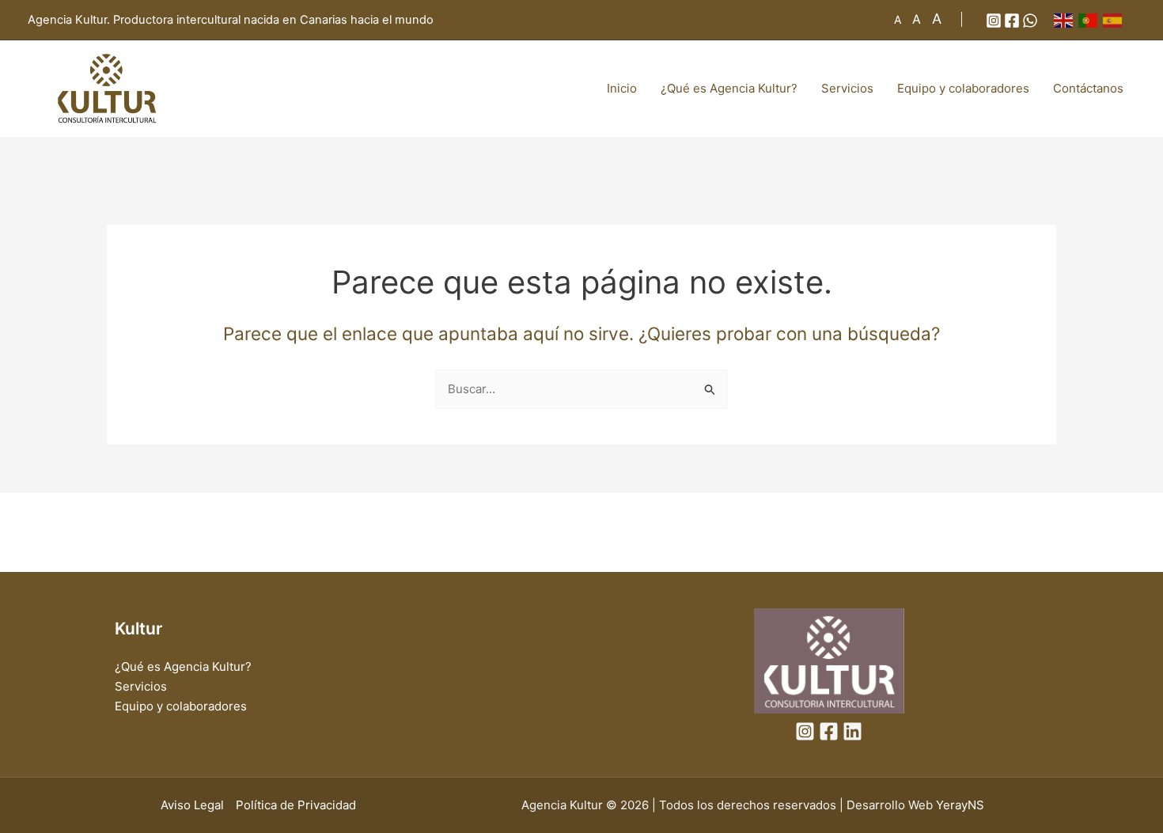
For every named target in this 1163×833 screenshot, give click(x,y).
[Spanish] (1115, 19)
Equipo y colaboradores (963, 88)
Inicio (622, 88)
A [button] (897, 19)
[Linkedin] (852, 731)
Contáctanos (1088, 88)
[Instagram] (994, 20)
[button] (949, 19)
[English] (1066, 19)
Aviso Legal (192, 804)
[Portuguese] (1090, 19)
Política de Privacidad (296, 804)
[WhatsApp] (1030, 20)
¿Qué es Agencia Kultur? (729, 88)
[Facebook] (1012, 20)
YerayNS (960, 804)
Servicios (847, 88)
